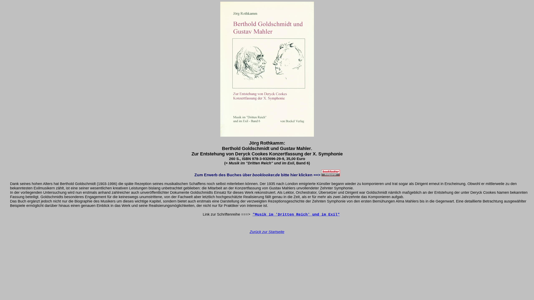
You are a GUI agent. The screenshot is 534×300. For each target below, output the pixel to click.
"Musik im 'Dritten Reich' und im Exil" (296, 214)
